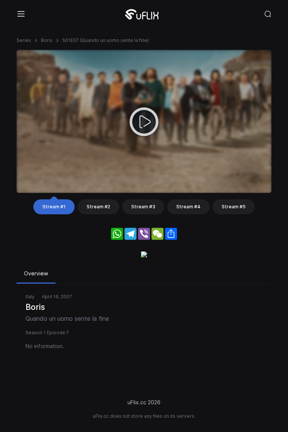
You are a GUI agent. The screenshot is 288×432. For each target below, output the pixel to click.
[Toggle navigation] (21, 13)
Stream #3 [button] (143, 206)
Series (23, 40)
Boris (46, 40)
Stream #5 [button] (234, 206)
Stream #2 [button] (98, 206)
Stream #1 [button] (54, 206)
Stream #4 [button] (188, 206)
